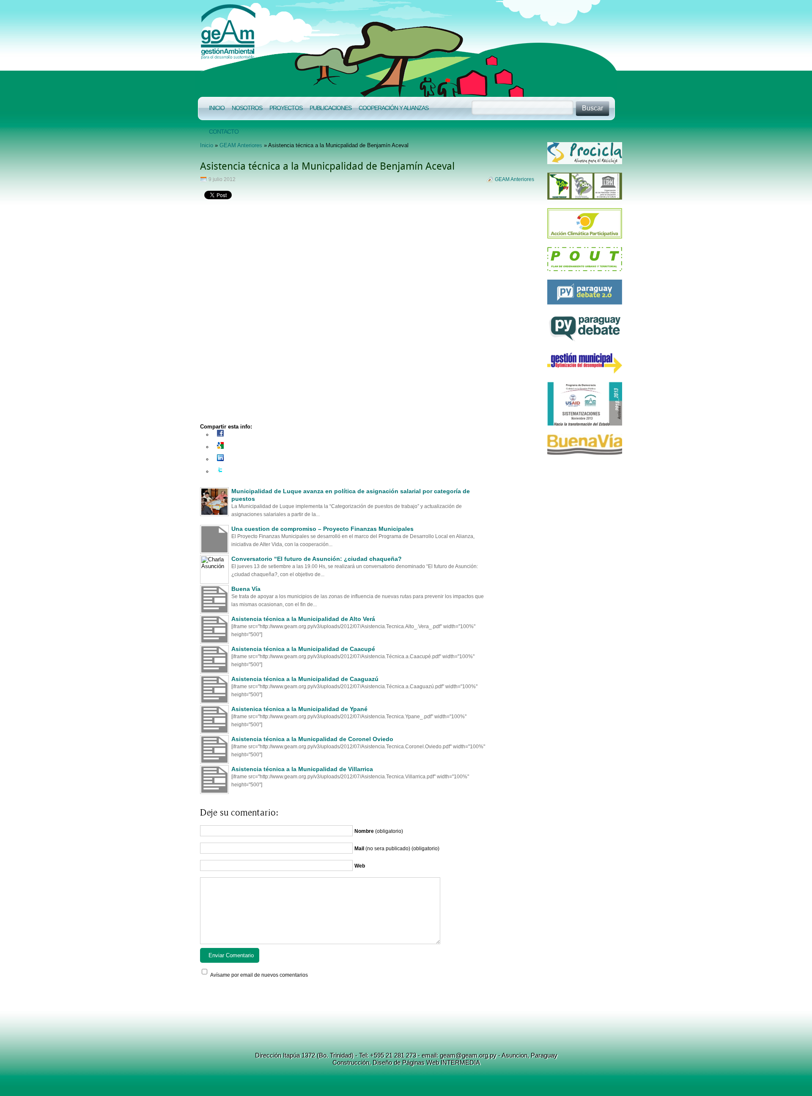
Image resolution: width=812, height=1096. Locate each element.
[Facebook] (220, 434)
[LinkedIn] (220, 459)
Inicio (217, 107)
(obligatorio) (378, 831)
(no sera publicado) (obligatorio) (396, 849)
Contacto (224, 131)
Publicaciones (330, 107)
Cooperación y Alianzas (393, 107)
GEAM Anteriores (240, 145)
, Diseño (380, 1062)
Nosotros (247, 107)
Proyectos (285, 107)
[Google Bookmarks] (220, 447)
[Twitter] (220, 471)
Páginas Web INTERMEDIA (440, 1062)
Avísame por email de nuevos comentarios (259, 975)
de (396, 1062)
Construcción (350, 1062)
